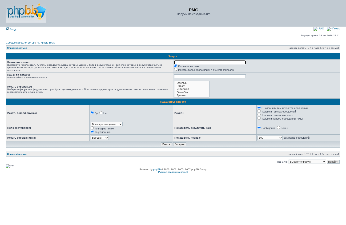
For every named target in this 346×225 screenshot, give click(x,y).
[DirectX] (192, 86)
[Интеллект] (192, 89)
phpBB (157, 169)
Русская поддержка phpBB (173, 172)
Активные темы (46, 42)
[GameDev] (192, 92)
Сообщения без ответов (20, 42)
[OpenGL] (192, 82)
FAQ (321, 28)
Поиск (336, 28)
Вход (12, 29)
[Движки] (192, 95)
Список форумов (17, 48)
